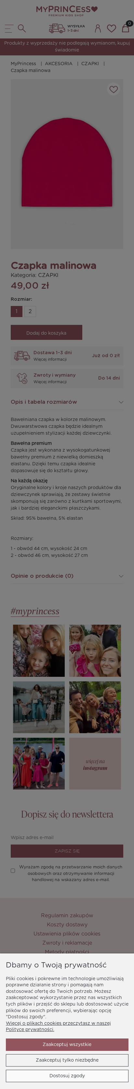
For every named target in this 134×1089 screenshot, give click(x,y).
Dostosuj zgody (67, 1076)
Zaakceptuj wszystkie (67, 1044)
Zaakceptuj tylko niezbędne (67, 1060)
